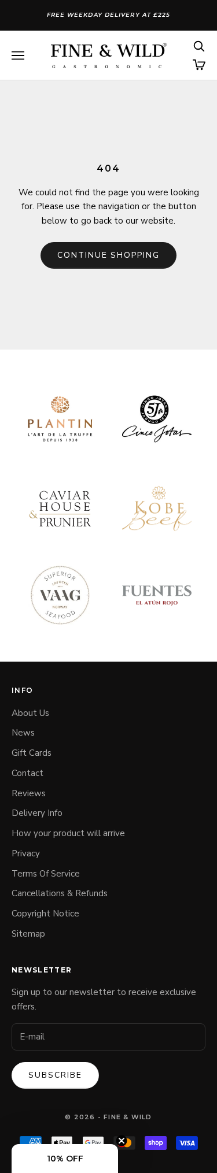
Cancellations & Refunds (60, 893)
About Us (30, 713)
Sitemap (28, 934)
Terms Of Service (46, 873)
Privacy (26, 853)
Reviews (29, 793)
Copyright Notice (45, 913)
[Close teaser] (121, 1140)
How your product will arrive (68, 833)
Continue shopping (108, 255)
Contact (27, 773)
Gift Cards (32, 753)
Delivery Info (37, 813)
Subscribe (55, 1075)
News (23, 732)
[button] (65, 1158)
